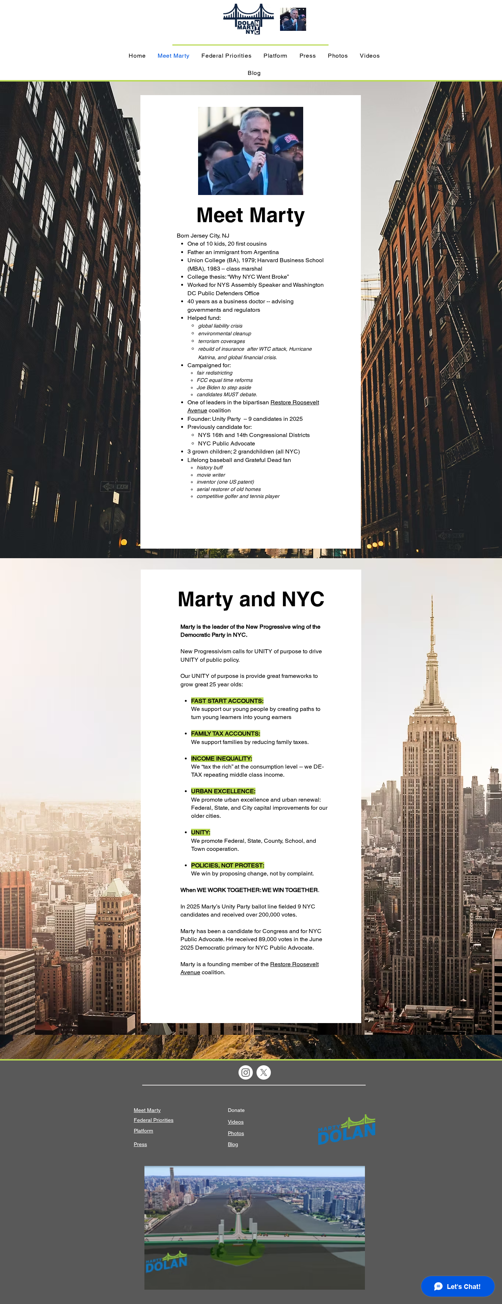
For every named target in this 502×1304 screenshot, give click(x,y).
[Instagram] (246, 1072)
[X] (264, 1072)
